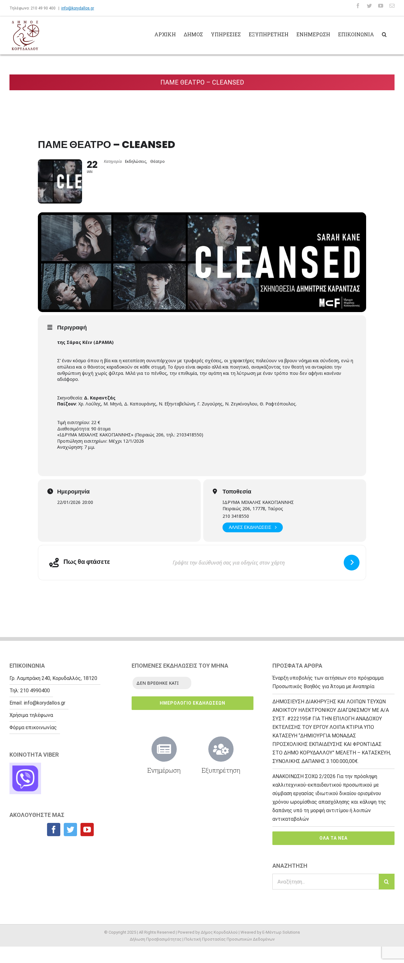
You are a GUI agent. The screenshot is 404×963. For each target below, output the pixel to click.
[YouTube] (87, 829)
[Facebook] (53, 829)
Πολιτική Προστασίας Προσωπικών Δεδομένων (229, 939)
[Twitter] (70, 829)
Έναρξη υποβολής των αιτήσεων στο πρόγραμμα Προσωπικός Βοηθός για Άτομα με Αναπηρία (327, 682)
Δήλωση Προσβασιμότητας (155, 939)
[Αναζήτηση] (384, 33)
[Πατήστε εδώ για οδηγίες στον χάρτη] (351, 562)
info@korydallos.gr (77, 8)
